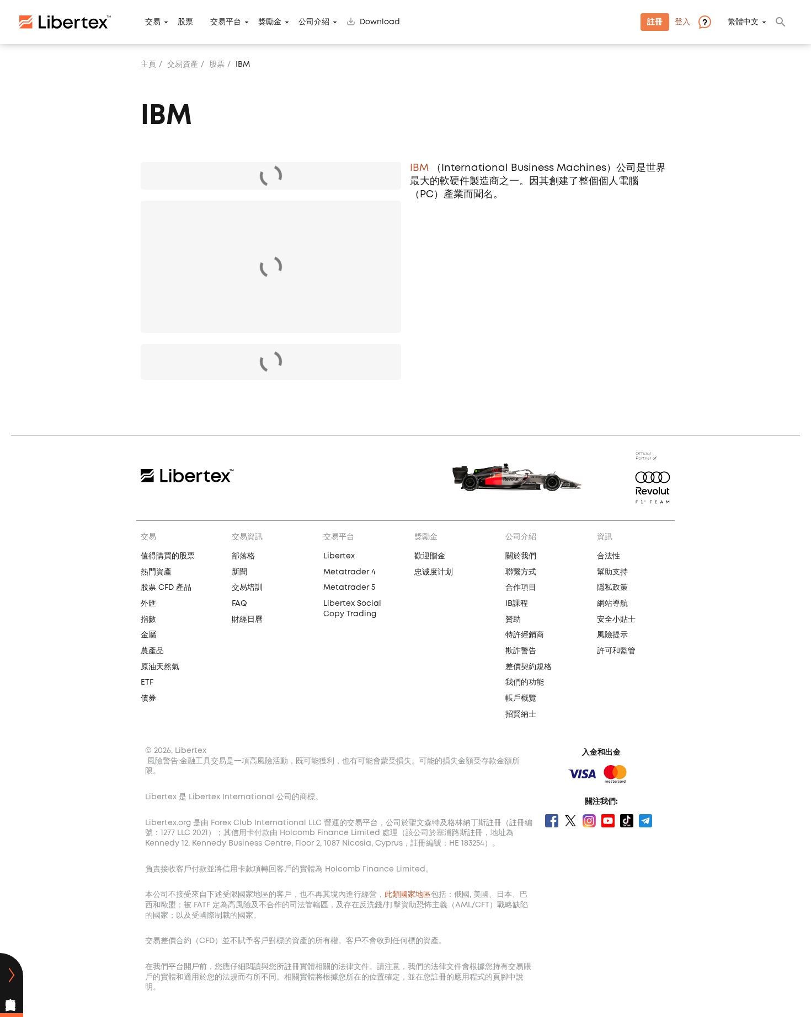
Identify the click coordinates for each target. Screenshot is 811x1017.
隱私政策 (612, 587)
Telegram (645, 820)
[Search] (780, 22)
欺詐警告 (520, 651)
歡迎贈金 (429, 556)
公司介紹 (313, 22)
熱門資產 (156, 572)
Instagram (589, 820)
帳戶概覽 (520, 698)
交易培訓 (247, 587)
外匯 (148, 603)
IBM (419, 168)
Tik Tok (626, 820)
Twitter (570, 820)
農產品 (152, 651)
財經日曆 (247, 619)
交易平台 (225, 22)
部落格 (243, 556)
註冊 (655, 22)
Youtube (608, 820)
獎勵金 (269, 22)
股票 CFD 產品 (166, 587)
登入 (682, 22)
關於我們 (520, 556)
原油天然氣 (160, 667)
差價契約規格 (528, 667)
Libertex (339, 556)
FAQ (239, 603)
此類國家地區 (408, 894)
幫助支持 (612, 572)
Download (380, 22)
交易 (153, 22)
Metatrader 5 (349, 587)
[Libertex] (65, 22)
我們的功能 (524, 682)
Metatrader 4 (349, 572)
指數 (148, 619)
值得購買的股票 (168, 556)
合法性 (608, 556)
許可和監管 (616, 651)
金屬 (148, 635)
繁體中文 (743, 22)
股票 (185, 22)
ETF (147, 682)
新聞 (239, 572)
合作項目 (520, 587)
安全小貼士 (616, 619)
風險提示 (612, 635)
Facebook (551, 820)
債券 (148, 698)
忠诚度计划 (433, 572)
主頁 (148, 64)
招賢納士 (520, 714)
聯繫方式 (520, 572)
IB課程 (516, 603)
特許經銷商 (524, 635)
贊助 (513, 619)
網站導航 (612, 603)
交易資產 (182, 64)
